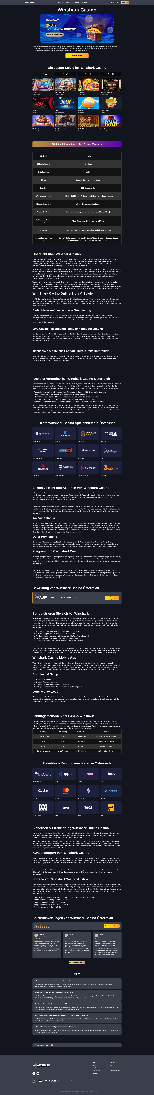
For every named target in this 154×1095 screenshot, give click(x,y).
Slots (109, 74)
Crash (87, 74)
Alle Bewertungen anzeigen (77, 962)
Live (64, 74)
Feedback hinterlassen (111, 926)
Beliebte (41, 74)
